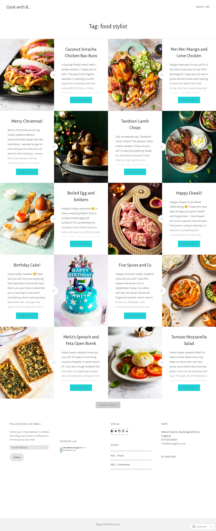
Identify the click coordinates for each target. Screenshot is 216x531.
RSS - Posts (117, 455)
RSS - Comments (120, 464)
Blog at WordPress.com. (108, 524)
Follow (17, 457)
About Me (203, 6)
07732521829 (169, 439)
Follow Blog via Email (25, 424)
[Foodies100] (68, 449)
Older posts (108, 404)
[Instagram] (119, 431)
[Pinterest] (123, 431)
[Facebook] (112, 431)
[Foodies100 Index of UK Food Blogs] (73, 447)
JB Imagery (168, 456)
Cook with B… (18, 7)
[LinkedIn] (127, 431)
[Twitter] (115, 431)
